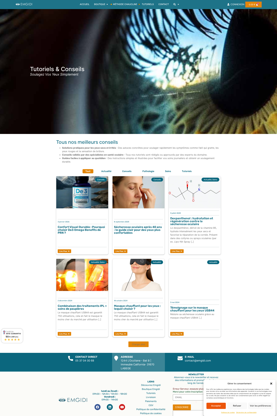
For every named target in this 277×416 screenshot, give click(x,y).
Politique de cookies (228, 412)
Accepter (216, 405)
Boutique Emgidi (151, 389)
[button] (271, 383)
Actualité (106, 171)
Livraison (151, 397)
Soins (168, 171)
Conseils (127, 171)
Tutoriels (187, 171)
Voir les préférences (260, 405)
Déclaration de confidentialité (246, 412)
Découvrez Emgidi (151, 385)
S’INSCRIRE (182, 407)
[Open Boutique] (107, 4)
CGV (151, 405)
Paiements (151, 401)
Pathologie (148, 171)
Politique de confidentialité (150, 409)
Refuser (237, 405)
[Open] (178, 4)
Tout (87, 171)
